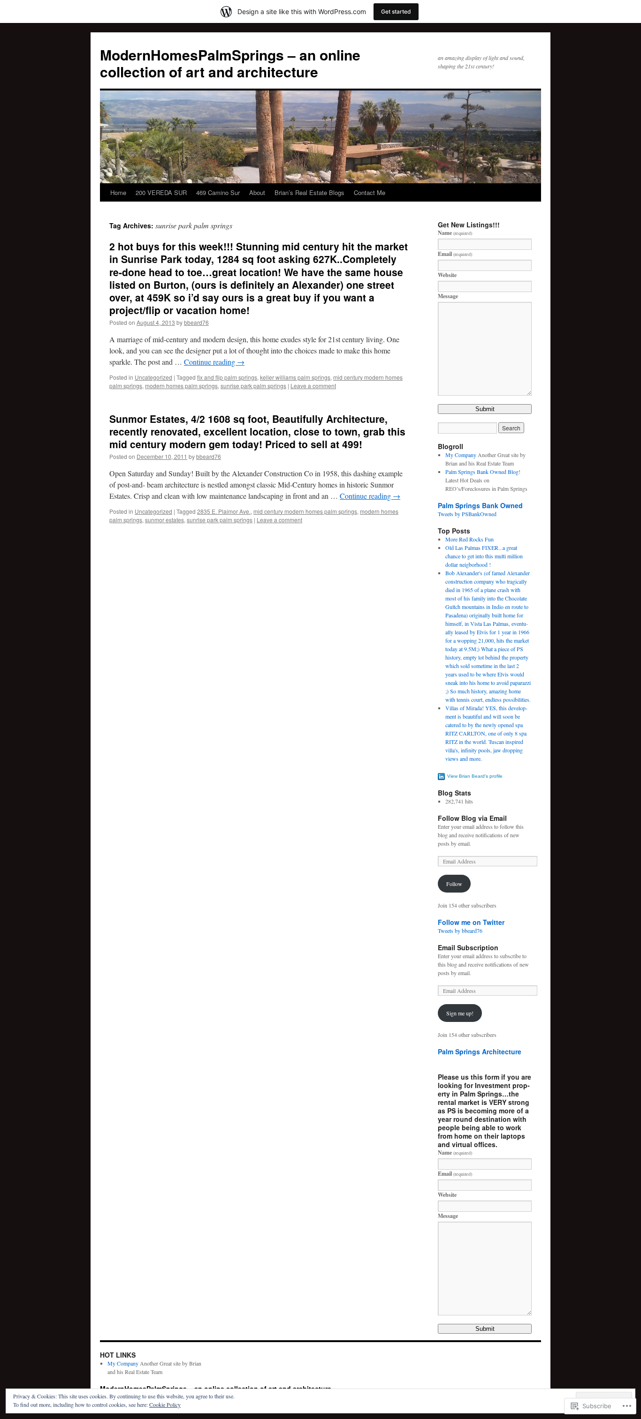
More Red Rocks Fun (469, 539)
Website (447, 275)
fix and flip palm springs (227, 377)
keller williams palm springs (295, 377)
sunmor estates (164, 520)
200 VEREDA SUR (161, 192)
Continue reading (214, 362)
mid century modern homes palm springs (305, 511)
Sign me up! (459, 1013)
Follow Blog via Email (472, 818)
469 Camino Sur (218, 192)
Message (448, 296)
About (257, 192)
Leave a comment (313, 386)
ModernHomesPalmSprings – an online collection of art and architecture (230, 63)
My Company (460, 454)
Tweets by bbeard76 (460, 930)
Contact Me (369, 192)
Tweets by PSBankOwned (467, 514)
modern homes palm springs (181, 386)
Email (455, 254)
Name (455, 233)
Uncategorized (153, 377)
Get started (396, 11)
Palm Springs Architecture (479, 1051)
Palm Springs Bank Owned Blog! (482, 471)
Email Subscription (468, 947)
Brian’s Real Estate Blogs (309, 192)
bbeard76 (196, 322)
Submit (485, 409)
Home (118, 192)
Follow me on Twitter (471, 922)
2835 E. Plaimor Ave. (224, 511)
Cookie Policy (165, 1404)
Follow (454, 883)
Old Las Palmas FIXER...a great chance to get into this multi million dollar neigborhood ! (484, 556)
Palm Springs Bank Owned (480, 505)
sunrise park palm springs (253, 386)
